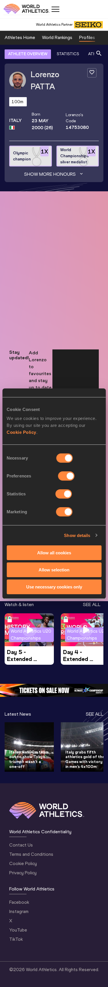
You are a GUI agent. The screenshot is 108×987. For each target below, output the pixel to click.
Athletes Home (20, 37)
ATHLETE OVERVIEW (28, 53)
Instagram (19, 911)
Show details (77, 535)
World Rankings (57, 37)
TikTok (16, 939)
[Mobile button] (55, 9)
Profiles (87, 37)
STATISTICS (68, 53)
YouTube (18, 930)
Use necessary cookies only (54, 586)
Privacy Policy (23, 872)
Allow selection (54, 569)
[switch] (66, 476)
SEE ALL (92, 604)
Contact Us (21, 845)
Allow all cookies (54, 552)
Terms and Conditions (31, 854)
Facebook (19, 902)
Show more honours (50, 174)
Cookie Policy (21, 432)
